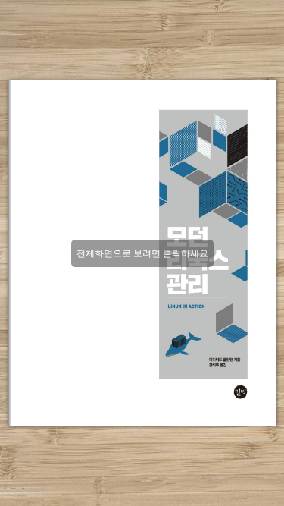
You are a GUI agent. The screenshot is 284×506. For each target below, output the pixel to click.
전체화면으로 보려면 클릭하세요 (142, 253)
